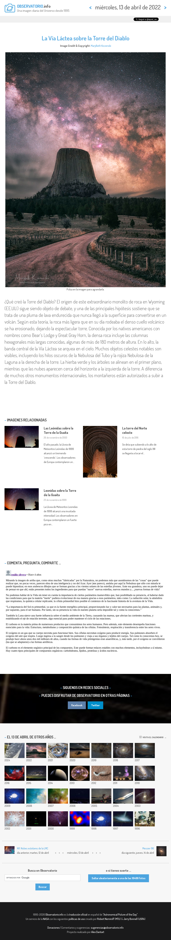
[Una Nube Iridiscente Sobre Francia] (123, 796)
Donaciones (53, 927)
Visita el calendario (152, 737)
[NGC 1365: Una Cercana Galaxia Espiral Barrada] (145, 796)
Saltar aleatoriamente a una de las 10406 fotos (118, 878)
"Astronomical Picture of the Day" (120, 914)
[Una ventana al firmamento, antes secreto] (101, 796)
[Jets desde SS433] (123, 818)
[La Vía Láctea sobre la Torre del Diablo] (36, 750)
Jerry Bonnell (130, 919)
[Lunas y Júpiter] (145, 750)
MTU (118, 919)
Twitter (95, 705)
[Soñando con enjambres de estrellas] (80, 796)
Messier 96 (148, 848)
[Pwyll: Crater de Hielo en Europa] (15, 818)
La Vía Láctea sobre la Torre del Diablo (85, 38)
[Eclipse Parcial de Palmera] (15, 750)
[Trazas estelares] (15, 796)
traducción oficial (78, 914)
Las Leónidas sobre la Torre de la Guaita (58, 430)
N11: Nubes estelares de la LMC (32, 848)
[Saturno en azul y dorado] (58, 773)
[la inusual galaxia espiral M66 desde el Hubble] (145, 773)
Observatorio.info (54, 914)
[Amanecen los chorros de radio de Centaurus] (123, 773)
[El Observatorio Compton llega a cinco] (145, 818)
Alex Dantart (97, 932)
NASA (46, 919)
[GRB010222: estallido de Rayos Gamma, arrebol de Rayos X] (36, 818)
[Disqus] (85, 611)
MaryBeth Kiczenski (101, 45)
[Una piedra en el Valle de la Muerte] (80, 750)
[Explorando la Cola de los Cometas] (58, 818)
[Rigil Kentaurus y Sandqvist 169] (101, 750)
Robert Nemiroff (105, 919)
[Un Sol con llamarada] (80, 773)
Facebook (76, 705)
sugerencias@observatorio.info (107, 927)
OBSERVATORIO (30, 6)
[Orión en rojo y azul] (15, 773)
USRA (142, 919)
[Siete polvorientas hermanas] (58, 796)
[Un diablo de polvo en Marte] (101, 773)
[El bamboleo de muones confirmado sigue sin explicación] (58, 750)
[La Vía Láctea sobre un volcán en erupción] (36, 773)
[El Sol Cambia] (101, 818)
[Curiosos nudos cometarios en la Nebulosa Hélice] (36, 796)
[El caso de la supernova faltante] (80, 818)
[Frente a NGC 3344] (123, 750)
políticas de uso (77, 919)
